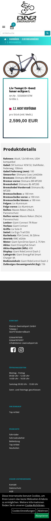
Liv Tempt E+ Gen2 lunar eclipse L (22, 89)
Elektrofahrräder (30, 39)
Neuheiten (14, 448)
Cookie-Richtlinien (34, 505)
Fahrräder (14, 39)
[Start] (5, 39)
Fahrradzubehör (17, 438)
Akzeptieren (41, 515)
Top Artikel (14, 412)
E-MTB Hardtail (14, 42)
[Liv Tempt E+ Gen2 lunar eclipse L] (25, 65)
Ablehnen (43, 510)
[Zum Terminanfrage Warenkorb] (12, 27)
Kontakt (12, 484)
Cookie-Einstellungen (23, 510)
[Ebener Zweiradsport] (26, 11)
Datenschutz (15, 488)
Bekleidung (14, 441)
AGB (11, 491)
